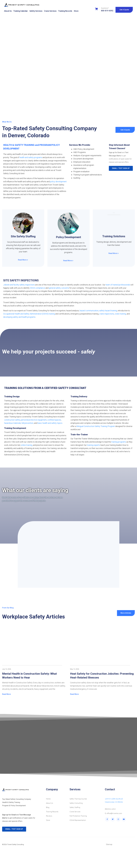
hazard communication (89, 310)
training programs (118, 442)
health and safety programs (30, 157)
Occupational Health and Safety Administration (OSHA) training (29, 314)
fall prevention (27, 423)
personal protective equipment (34, 420)
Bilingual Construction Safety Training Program (95, 426)
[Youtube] (124, 819)
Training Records (65, 11)
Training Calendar (20, 11)
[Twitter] (112, 819)
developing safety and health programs (19, 317)
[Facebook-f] (107, 819)
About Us (8, 11)
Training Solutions (113, 236)
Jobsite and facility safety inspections (19, 285)
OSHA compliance (37, 288)
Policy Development (68, 237)
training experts (93, 445)
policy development (58, 181)
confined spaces (54, 420)
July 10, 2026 (6, 669)
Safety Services (35, 11)
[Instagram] (118, 819)
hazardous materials (12, 423)
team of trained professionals (118, 285)
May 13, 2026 (74, 669)
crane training (120, 314)
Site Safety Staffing (23, 236)
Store (76, 11)
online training (26, 445)
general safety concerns (59, 288)
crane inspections (106, 314)
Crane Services (50, 11)
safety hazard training (108, 310)
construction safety (12, 420)
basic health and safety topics (50, 423)
